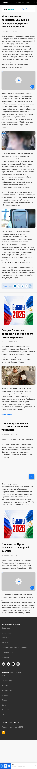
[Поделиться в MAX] (15, 286)
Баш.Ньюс (6, 628)
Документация (7, 652)
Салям (4, 705)
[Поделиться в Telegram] (26, 286)
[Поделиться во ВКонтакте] (18, 286)
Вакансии (5, 638)
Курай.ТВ (5, 710)
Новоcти (5, 2)
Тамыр (4, 700)
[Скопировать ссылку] (30, 286)
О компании (6, 633)
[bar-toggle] (32, 9)
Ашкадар (5, 695)
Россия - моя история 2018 (12, 727)
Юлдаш (28, 2)
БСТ (11, 2)
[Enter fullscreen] (35, 766)
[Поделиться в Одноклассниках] (22, 286)
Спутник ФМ (19, 2)
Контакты (5, 643)
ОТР (3, 715)
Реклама (5, 657)
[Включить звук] (31, 476)
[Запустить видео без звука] (32, 87)
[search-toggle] (27, 9)
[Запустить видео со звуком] (18, 80)
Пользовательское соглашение (14, 647)
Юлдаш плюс (7, 690)
